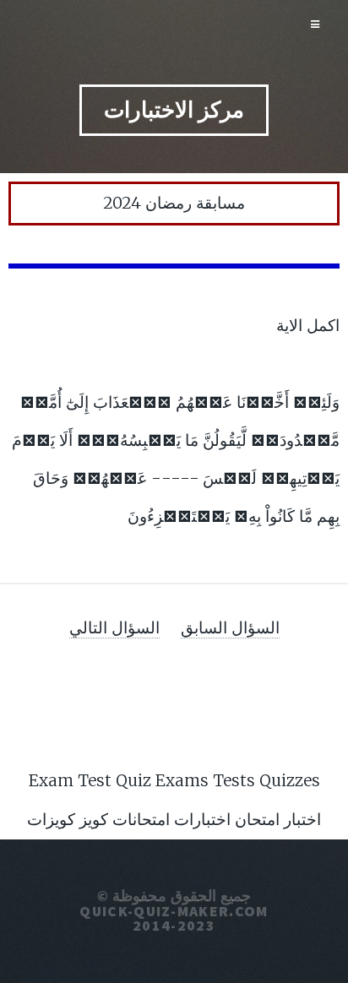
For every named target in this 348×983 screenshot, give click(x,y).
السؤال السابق (230, 627)
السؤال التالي (114, 627)
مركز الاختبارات (174, 109)
